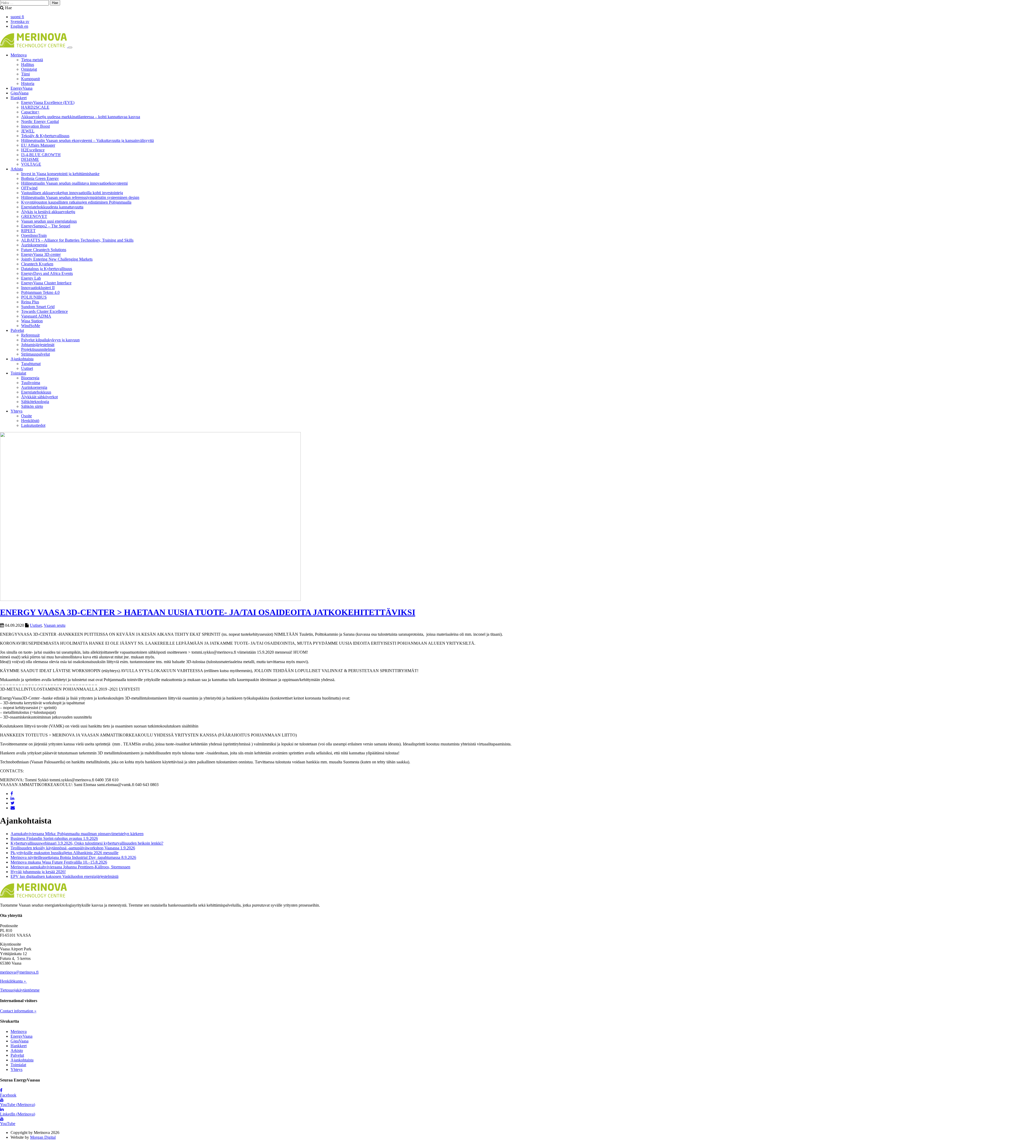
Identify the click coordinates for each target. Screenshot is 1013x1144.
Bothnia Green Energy (40, 178)
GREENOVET (34, 216)
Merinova (19, 55)
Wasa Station (32, 321)
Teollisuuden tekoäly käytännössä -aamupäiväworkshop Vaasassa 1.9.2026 (73, 848)
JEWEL (28, 131)
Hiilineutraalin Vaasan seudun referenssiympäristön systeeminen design (80, 197)
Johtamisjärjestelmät (37, 344)
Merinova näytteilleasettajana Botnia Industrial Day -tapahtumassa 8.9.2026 (73, 857)
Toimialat (18, 373)
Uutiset (27, 368)
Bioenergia (30, 378)
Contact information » (18, 1011)
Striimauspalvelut (35, 354)
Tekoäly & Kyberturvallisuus (45, 135)
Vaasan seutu (54, 625)
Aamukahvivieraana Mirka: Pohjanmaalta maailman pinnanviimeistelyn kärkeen (77, 833)
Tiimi (25, 74)
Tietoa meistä (32, 60)
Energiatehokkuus (36, 392)
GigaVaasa (19, 93)
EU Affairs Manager (38, 145)
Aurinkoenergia (34, 245)
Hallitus (27, 64)
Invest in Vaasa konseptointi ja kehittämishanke (60, 173)
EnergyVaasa (21, 88)
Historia (27, 83)
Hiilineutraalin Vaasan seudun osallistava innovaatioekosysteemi (74, 183)
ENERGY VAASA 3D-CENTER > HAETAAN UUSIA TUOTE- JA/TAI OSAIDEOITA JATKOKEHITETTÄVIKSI (207, 612)
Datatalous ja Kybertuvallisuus (46, 268)
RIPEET (28, 230)
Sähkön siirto (32, 406)
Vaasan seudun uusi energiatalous (49, 221)
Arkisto (17, 169)
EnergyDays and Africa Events (47, 273)
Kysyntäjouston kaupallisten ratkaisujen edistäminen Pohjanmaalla (76, 202)
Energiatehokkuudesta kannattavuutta (52, 207)
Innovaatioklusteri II (38, 287)
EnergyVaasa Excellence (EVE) (47, 102)
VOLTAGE (31, 164)
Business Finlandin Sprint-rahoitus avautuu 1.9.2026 (54, 838)
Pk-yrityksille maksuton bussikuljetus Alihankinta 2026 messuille (64, 852)
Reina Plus (30, 302)
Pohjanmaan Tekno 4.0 (40, 292)
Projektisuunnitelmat (38, 349)
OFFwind (29, 188)
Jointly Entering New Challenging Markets (57, 259)
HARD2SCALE (35, 107)
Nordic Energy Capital (40, 121)
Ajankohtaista (22, 359)
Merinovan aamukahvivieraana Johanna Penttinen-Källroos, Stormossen (70, 867)
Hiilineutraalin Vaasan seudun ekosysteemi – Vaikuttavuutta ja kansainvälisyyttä (87, 140)
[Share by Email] (13, 808)
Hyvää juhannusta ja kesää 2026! (38, 871)
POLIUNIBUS (34, 297)
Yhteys (16, 411)
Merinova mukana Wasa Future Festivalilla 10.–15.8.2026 (59, 862)
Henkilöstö (30, 420)
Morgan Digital (43, 1137)
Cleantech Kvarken (37, 264)
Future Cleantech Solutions (43, 249)
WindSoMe (30, 325)
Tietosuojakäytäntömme (20, 990)
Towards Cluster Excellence (44, 311)
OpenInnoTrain (34, 235)
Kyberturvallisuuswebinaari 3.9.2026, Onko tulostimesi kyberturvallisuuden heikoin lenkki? (87, 843)
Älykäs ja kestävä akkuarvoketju (48, 211)
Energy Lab (31, 278)
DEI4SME (30, 159)
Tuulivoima (30, 382)
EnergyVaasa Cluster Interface (46, 283)
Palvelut (17, 330)
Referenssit (30, 335)
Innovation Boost (35, 126)
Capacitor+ (30, 112)
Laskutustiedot (33, 425)
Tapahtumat (31, 363)
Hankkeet (19, 97)
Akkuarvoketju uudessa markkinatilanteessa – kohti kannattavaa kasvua (80, 116)
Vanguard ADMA (36, 316)
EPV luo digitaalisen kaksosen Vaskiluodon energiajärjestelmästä (64, 876)
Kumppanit (30, 78)
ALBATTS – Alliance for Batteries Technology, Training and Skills (77, 240)
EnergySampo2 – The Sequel (45, 226)
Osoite (26, 416)
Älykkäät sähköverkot (39, 397)
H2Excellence (33, 150)
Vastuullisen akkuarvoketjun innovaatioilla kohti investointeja (72, 192)
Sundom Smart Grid (38, 306)
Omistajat (29, 69)
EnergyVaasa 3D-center (41, 254)
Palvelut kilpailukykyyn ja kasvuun (50, 340)
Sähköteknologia (35, 401)
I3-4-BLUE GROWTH (41, 154)
